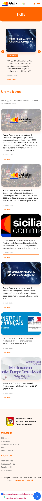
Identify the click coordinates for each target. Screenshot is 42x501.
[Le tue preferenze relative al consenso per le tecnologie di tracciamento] (4, 497)
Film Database (6, 470)
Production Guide (8, 463)
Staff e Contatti (7, 450)
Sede (3, 447)
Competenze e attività (10, 444)
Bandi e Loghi (6, 467)
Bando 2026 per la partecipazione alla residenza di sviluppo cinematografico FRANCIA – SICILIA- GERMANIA (18, 341)
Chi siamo (5, 438)
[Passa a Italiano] (24, 4)
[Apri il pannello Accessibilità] (37, 496)
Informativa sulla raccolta (14, 498)
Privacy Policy (19, 480)
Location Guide (7, 460)
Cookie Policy (30, 480)
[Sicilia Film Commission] (9, 4)
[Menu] (38, 4)
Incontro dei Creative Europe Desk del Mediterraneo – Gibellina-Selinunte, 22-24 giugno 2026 (20, 386)
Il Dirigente (5, 441)
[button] (34, 3)
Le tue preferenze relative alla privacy (20, 494)
